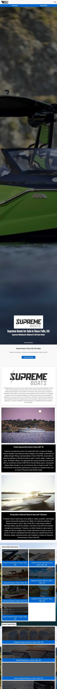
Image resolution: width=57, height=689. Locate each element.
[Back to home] (4, 2)
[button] (55, 2)
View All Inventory (28, 342)
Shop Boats (14, 5)
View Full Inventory (28, 357)
